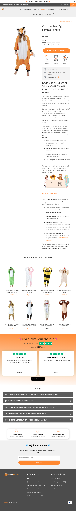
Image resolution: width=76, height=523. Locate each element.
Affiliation (25, 4)
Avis (21, 4)
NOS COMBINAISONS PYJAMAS (29, 9)
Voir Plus (19, 366)
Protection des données (34, 492)
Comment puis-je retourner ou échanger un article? (26, 420)
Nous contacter (14, 4)
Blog (28, 478)
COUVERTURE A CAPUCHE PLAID (42, 14)
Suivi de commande (56, 485)
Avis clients (54, 489)
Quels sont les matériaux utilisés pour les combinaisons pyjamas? (31, 394)
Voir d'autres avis (38, 379)
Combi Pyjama (13, 502)
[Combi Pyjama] (7, 8)
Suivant (68, 21)
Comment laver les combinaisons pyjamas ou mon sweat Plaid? (30, 407)
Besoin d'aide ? (5, 4)
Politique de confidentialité (35, 496)
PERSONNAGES (52, 9)
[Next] (39, 50)
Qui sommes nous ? (33, 482)
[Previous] (6, 50)
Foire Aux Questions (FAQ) (58, 482)
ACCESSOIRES (62, 9)
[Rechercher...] (53, 14)
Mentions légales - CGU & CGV (36, 485)
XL (58, 44)
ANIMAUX (42, 9)
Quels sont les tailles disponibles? (19, 401)
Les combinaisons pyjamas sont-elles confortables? (26, 414)
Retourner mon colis (33, 489)
